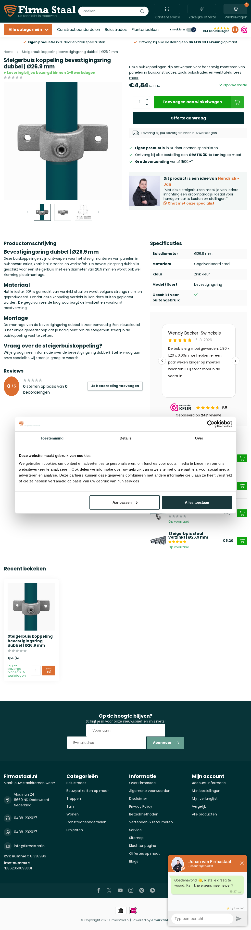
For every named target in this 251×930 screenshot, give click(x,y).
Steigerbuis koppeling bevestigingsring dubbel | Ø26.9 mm (70, 52)
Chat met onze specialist (191, 203)
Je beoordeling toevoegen (115, 386)
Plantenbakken (145, 29)
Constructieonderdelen (78, 29)
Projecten (74, 829)
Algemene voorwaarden (149, 790)
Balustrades (116, 29)
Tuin (70, 806)
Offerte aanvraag (188, 118)
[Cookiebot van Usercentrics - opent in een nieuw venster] (210, 424)
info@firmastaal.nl (29, 845)
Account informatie (209, 782)
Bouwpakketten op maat (87, 790)
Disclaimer (138, 798)
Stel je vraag (122, 352)
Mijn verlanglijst (205, 798)
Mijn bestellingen (206, 790)
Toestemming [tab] (51, 438)
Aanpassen (122, 502)
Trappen (73, 798)
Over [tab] (199, 438)
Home (8, 52)
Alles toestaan (197, 502)
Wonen (72, 814)
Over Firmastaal (142, 782)
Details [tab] (126, 438)
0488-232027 (25, 817)
